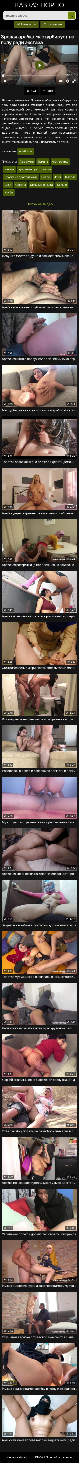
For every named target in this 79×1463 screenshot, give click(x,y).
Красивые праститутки (34, 169)
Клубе (9, 192)
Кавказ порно (39, 6)
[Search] (71, 15)
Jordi (57, 177)
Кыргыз (70, 177)
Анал (8, 185)
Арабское (25, 151)
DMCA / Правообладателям (53, 1457)
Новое (45, 177)
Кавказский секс (17, 1457)
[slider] (30, 75)
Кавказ (9, 169)
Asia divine (27, 162)
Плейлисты (28, 24)
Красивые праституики (21, 177)
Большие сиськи (41, 185)
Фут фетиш (60, 162)
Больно (62, 185)
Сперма (20, 185)
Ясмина (43, 162)
